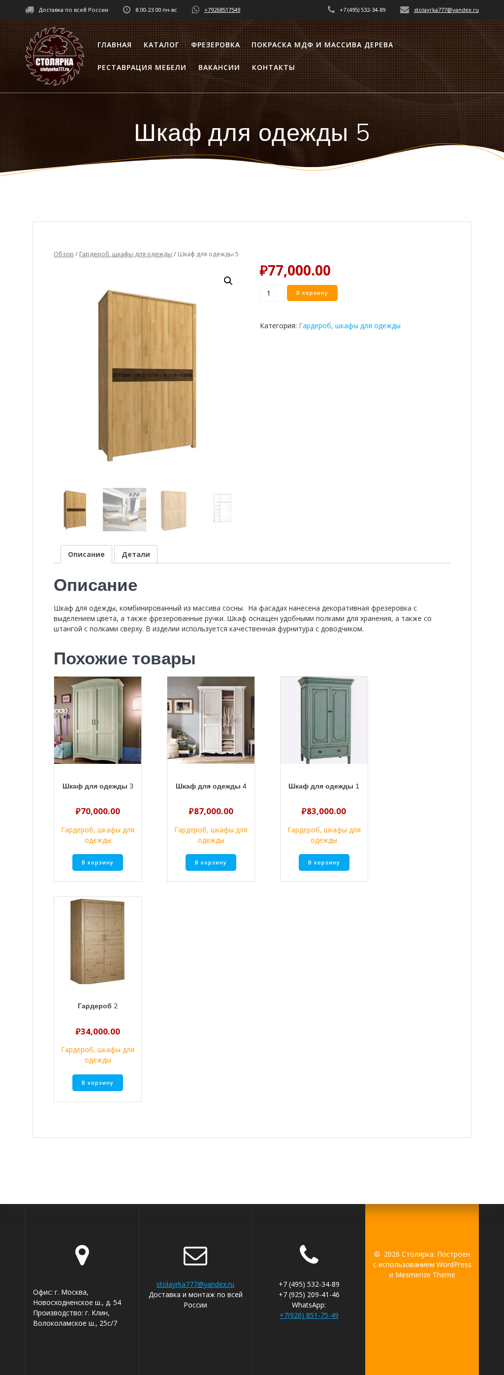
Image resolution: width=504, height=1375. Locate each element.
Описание (86, 554)
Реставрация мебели (142, 67)
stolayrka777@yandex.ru (446, 9)
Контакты (273, 67)
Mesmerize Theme (425, 1274)
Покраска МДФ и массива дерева (322, 44)
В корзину (312, 292)
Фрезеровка (215, 44)
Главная (114, 44)
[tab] (86, 554)
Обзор (64, 253)
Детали (136, 554)
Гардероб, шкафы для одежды (125, 253)
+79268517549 (222, 9)
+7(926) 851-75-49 (309, 1315)
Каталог (161, 44)
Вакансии (219, 67)
